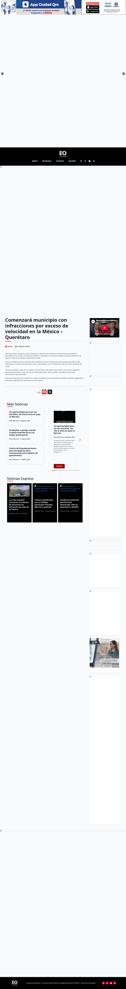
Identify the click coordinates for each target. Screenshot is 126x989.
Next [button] (123, 73)
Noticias (60, 161)
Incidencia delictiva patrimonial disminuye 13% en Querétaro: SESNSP (45, 503)
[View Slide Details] (104, 652)
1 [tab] (103, 669)
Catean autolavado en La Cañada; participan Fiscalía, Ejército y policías (20, 503)
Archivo (72, 161)
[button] (79, 439)
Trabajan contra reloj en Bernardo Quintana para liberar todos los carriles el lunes (72, 505)
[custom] (89, 161)
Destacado (47, 161)
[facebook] (81, 161)
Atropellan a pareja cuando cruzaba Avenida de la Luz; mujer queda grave (22, 432)
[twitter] (85, 161)
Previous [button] (2, 73)
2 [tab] (105, 669)
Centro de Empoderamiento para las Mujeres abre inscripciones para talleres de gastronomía (23, 452)
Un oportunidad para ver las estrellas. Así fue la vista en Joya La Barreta (24, 414)
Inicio (35, 161)
